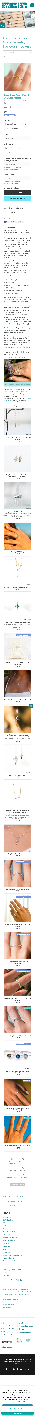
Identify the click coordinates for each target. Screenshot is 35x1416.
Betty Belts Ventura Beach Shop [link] (14, 1197)
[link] (2, 25)
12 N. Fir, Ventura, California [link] (12, 1201)
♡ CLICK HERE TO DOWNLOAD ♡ (15, 357)
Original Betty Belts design (15, 280)
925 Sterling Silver (16, 124)
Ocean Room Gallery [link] (10, 1261)
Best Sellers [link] (7, 1217)
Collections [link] (6, 1234)
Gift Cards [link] (6, 1275)
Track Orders (11, 1170)
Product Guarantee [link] (26, 1326)
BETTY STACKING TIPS (14, 293)
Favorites (23, 1170)
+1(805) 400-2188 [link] (9, 1206)
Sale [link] (4, 1272)
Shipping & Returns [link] (10, 1335)
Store (6, 101)
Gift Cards (23, 1177)
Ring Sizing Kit (23, 299)
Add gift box (13, 148)
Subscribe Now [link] (7, 1347)
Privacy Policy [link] (22, 1402)
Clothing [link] (6, 1243)
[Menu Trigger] (32, 5)
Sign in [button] (16, 1413)
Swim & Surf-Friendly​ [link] (10, 1237)
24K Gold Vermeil (12, 129)
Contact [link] (21, 1329)
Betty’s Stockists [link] (25, 1332)
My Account (23, 1162)
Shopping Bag (11, 1177)
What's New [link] (7, 1223)
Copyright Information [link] (7, 1324)
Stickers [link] (5, 1267)
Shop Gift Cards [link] (17, 1280)
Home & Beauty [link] (8, 1258)
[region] (17, 1401)
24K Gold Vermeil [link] (9, 1231)
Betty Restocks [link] (8, 1226)
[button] (11, 212)
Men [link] (4, 1264)
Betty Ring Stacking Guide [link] (12, 1270)
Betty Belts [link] (7, 1246)
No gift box (10, 152)
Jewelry (13, 101)
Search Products (12, 1163)
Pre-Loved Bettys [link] (9, 1240)
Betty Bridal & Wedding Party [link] (13, 1255)
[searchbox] (17, 51)
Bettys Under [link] (7, 1252)
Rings (20, 101)
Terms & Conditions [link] (10, 1329)
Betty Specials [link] (8, 1220)
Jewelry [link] (5, 1229)
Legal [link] (21, 1323)
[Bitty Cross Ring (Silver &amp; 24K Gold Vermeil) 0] (17, 77)
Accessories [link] (7, 1249)
